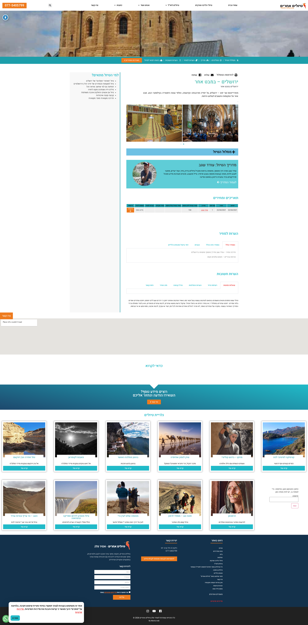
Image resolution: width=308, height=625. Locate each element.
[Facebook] (160, 611)
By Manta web (154, 620)
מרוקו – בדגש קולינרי (231, 457)
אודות (221, 548)
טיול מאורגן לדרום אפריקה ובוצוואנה (76, 517)
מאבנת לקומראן (76, 457)
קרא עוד (283, 468)
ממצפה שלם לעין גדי (128, 516)
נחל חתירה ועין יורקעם (24, 457)
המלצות (220, 557)
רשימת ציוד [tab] (212, 285)
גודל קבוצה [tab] (178, 285)
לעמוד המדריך (227, 182)
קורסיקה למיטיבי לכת (283, 457)
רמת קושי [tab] (150, 285)
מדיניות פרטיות (217, 601)
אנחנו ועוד (145, 5)
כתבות (119, 5)
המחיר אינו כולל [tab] (212, 244)
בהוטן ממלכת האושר (128, 457)
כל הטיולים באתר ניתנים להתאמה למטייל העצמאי (207, 567)
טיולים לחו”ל (173, 5)
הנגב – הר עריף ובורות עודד (24, 516)
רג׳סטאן (232, 516)
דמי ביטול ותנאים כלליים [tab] (178, 244)
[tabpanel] (182, 255)
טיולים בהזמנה (218, 570)
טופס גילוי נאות (218, 589)
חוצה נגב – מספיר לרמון (180, 516)
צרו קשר (94, 5)
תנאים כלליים (218, 573)
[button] (81, 5)
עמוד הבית (232, 5)
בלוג (221, 554)
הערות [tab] (197, 244)
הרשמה (130, 209)
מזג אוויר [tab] (163, 285)
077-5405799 (171, 550)
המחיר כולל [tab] (230, 244)
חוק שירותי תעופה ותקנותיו (214, 582)
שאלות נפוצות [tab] (229, 285)
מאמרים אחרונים (216, 594)
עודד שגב (204, 210)
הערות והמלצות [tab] (195, 285)
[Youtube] (154, 611)
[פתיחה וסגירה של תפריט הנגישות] (5, 17)
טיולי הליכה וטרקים (203, 5)
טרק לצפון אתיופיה (180, 457)
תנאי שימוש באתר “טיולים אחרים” (212, 576)
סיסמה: (295, 496)
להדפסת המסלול (225, 75)
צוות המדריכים (218, 551)
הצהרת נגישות (218, 586)
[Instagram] (148, 611)
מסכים (15, 618)
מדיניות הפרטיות (110, 592)
